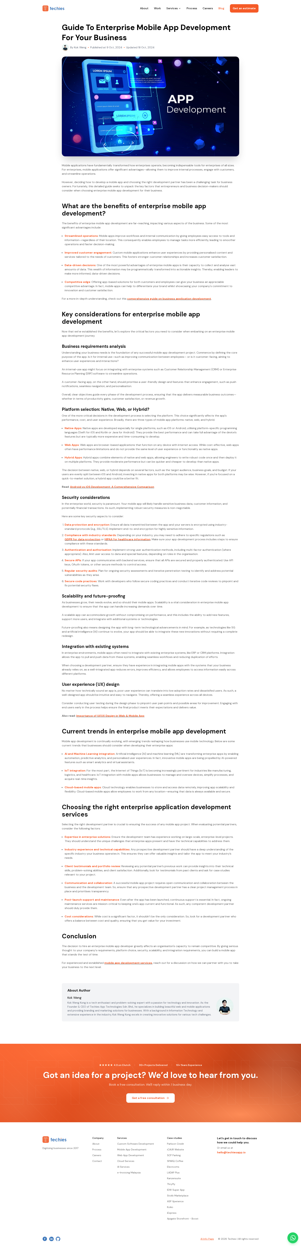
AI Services (123, 1166)
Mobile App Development (131, 1149)
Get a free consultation (148, 1098)
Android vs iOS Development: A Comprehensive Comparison (112, 486)
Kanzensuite (174, 1178)
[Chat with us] (292, 1237)
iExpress (171, 1212)
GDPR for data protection (82, 539)
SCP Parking (174, 1155)
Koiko (170, 1207)
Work (157, 8)
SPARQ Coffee (175, 1161)
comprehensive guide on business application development (169, 298)
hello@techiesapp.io (231, 1152)
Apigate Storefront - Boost (182, 1218)
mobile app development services (128, 963)
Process (192, 8)
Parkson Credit (175, 1143)
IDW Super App (176, 1189)
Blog (221, 8)
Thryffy (171, 1184)
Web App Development (130, 1155)
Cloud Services (125, 1161)
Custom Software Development (135, 1143)
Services (172, 8)
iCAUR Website (175, 1149)
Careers (208, 8)
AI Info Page (207, 1238)
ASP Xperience (175, 1201)
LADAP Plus (173, 1172)
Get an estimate (244, 8)
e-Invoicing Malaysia (129, 1172)
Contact (97, 1161)
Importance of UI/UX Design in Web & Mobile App (110, 715)
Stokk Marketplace (177, 1195)
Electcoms (173, 1166)
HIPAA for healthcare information (127, 539)
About (144, 8)
